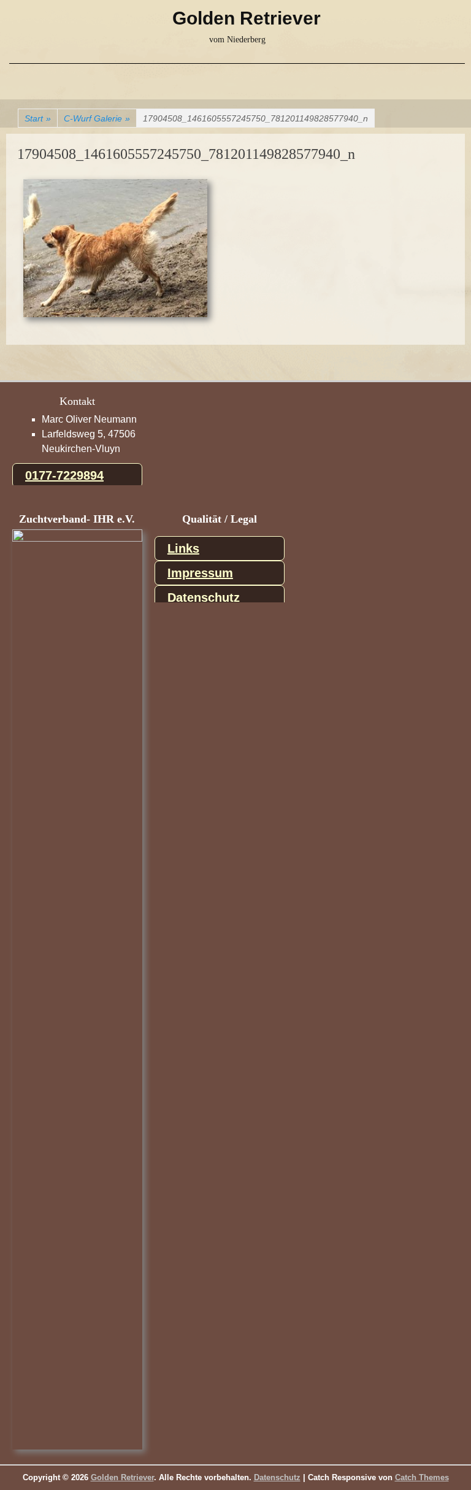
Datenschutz (203, 597)
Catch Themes (422, 1477)
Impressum (200, 573)
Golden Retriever (246, 18)
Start (38, 118)
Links (183, 548)
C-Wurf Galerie (97, 118)
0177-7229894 (64, 475)
